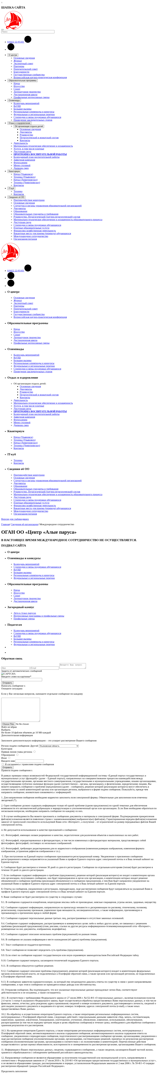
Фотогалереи (20, 162)
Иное (4, 758)
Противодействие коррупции (29, 200)
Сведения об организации (24, 524)
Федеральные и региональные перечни (34, 114)
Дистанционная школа (25, 94)
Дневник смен (21, 168)
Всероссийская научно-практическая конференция (40, 77)
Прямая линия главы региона (16, 752)
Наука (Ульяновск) (23, 174)
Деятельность (21, 143)
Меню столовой (22, 165)
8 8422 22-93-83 (15, 42)
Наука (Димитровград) (25, 179)
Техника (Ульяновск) (24, 177)
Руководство (26, 134)
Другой (34, 746)
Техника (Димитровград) (27, 182)
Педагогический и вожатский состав (39, 137)
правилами (28, 764)
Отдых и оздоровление (19, 123)
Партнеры (19, 66)
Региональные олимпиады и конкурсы (34, 111)
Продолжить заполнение (14, 1071)
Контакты (25, 140)
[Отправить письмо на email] (10, 49)
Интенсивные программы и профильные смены (39, 616)
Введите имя (8, 761)
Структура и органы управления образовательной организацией (48, 205)
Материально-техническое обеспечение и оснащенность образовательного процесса (58, 219)
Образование (20, 211)
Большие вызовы (22, 109)
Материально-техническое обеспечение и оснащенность (43, 146)
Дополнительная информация (17, 735)
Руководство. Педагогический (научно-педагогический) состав (47, 216)
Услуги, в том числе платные (29, 148)
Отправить (7, 683)
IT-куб (11, 188)
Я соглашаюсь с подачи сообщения (29, 764)
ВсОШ (17, 106)
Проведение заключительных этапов (33, 120)
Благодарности (21, 72)
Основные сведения (24, 58)
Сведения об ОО (16, 197)
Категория (6, 748)
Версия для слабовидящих (15, 519)
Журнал (18, 60)
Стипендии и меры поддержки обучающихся (37, 117)
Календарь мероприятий (26, 103)
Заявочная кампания (24, 159)
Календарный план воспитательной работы (37, 157)
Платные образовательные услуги (31, 228)
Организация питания (25, 239)
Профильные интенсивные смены (32, 97)
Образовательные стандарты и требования (36, 214)
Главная (5, 524)
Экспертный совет (23, 63)
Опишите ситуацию (11, 688)
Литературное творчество (27, 91)
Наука (17, 83)
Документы (26, 132)
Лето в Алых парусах (25, 613)
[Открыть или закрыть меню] (2, 29)
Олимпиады (14, 100)
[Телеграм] (10, 285)
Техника (18, 191)
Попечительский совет (26, 69)
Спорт (17, 89)
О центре (13, 55)
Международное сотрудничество (31, 236)
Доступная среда (22, 151)
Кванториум (14, 171)
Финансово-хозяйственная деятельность (35, 230)
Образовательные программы (22, 80)
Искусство (19, 86)
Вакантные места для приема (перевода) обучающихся (42, 233)
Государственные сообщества (29, 74)
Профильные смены (24, 618)
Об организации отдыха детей (29, 126)
